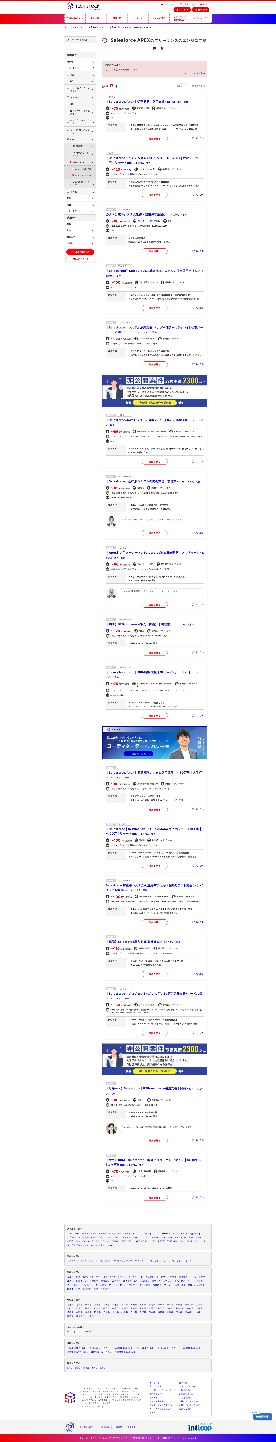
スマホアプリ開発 (91, 1277)
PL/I (131, 1241)
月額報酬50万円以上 (100, 1348)
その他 (73, 191)
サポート (138, 18)
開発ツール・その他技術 (80, 112)
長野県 (106, 1308)
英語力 (70, 243)
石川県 (79, 1308)
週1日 (70, 1368)
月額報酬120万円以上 (125, 1352)
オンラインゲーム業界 (139, 1284)
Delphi (86, 1241)
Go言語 (112, 1233)
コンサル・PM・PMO (99, 1261)
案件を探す (96, 18)
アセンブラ (199, 1241)
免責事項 (118, 1427)
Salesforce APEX (84, 175)
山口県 (115, 1312)
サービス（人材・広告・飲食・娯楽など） (184, 1284)
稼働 (69, 224)
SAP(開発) (78, 146)
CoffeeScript (74, 1237)
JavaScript (147, 1233)
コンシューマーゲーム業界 (93, 1284)
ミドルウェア (76, 97)
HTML (175, 1233)
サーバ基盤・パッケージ (80, 131)
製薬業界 (94, 1281)
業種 (69, 230)
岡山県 (97, 1312)
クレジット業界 (197, 1277)
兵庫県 (70, 1312)
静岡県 (124, 1308)
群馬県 (152, 1304)
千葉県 (170, 1304)
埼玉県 (161, 1304)
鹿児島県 (80, 1316)
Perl (120, 1233)
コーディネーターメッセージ (163, 1390)
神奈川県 (189, 1304)
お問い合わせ (191, 4)
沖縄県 (90, 1316)
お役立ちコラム (201, 18)
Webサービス (73, 1277)
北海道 (70, 1304)
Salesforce (79, 162)
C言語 (70, 1241)
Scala (85, 1233)
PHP (77, 1233)
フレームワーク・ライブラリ (80, 89)
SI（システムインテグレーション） (120, 1277)
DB (71, 81)
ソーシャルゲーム (117, 1284)
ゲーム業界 (72, 1284)
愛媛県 (143, 1312)
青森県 (79, 1304)
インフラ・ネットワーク (80, 121)
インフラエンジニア (122, 1261)
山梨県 (97, 1308)
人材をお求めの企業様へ (161, 1405)
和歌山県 (180, 1308)
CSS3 (184, 1233)
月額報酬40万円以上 (77, 1348)
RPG (124, 1241)
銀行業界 (161, 1277)
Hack (128, 1233)
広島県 (106, 1312)
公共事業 (198, 1281)
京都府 (190, 1308)
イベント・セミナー (171, 4)
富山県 (70, 1308)
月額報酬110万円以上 (101, 1352)
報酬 (69, 204)
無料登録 (202, 9)
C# (164, 1237)
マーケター (190, 1261)
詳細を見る (155, 138)
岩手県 (88, 1304)
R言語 (161, 1241)
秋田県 (106, 1304)
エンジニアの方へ (187, 1386)
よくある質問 (159, 18)
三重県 (152, 1308)
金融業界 (149, 1277)
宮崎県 (70, 1316)
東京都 (179, 1304)
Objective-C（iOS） (93, 1237)
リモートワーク (74, 211)
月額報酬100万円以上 (77, 1352)
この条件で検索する (80, 252)
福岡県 (161, 1312)
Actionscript (97, 1245)
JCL (154, 1241)
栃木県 (143, 1304)
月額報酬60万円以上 (123, 1348)
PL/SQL (96, 1241)
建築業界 (87, 1288)
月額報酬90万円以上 (191, 1348)
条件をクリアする (80, 258)
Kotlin (146, 1237)
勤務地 (70, 61)
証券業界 (172, 1277)
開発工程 (71, 237)
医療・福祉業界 (101, 1288)
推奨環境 (132, 1427)
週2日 (78, 1368)
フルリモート (73, 1332)
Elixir (135, 1233)
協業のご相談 (185, 1409)
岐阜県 (115, 1308)
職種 (69, 198)
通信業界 (157, 1284)
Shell (189, 1241)
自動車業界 (81, 1281)
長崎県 (179, 1312)
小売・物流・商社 (183, 1281)
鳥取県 (79, 1312)
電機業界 (105, 1281)
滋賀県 (161, 1308)
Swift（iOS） (113, 1237)
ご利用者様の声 (157, 1394)
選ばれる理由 (156, 1386)
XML (157, 1233)
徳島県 (124, 1312)
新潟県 (199, 1304)
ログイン (183, 9)
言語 (72, 74)
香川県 (134, 1312)
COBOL (115, 1241)
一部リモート (89, 1332)
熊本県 (188, 1312)
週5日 (103, 1368)
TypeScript (196, 1233)
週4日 (94, 1368)
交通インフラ (73, 1288)
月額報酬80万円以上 (168, 1348)
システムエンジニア (77, 1261)
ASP (191, 1237)
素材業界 (116, 1281)
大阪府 (199, 1308)
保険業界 (183, 1277)
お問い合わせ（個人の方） (191, 1401)
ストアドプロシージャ (78, 1245)
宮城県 (97, 1304)
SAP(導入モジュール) (81, 154)
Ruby (93, 1233)
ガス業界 (145, 1281)
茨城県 (134, 1304)
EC (141, 1277)
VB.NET (156, 1237)
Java (69, 1233)
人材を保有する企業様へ (161, 1409)
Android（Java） (132, 1237)
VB (176, 1237)
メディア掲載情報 (158, 1401)
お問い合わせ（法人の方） (191, 1405)
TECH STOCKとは (75, 18)
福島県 (124, 1304)
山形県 (115, 1304)
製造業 (70, 1281)
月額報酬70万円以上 (145, 1348)
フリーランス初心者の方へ (180, 18)
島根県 (88, 1312)
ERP (72, 139)
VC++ (183, 1237)
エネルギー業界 (130, 1281)
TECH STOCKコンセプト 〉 (93, 1406)
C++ (78, 1241)
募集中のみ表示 (199, 86)
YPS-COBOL (142, 1241)
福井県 (88, 1308)
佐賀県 (170, 1312)
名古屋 (143, 1308)
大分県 (197, 1312)
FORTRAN (172, 1241)
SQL (182, 1241)
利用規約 (105, 1427)
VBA (170, 1237)
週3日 (86, 1368)
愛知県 (134, 1308)
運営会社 (205, 4)
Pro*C (106, 1241)
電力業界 (156, 1281)
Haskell (111, 1245)
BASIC (199, 1237)
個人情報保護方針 (87, 1427)
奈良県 (170, 1308)
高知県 (152, 1312)
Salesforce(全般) (83, 169)
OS (71, 104)
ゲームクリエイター (173, 1261)
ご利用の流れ (117, 18)
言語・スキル (73, 68)
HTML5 (166, 1233)
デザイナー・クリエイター (148, 1261)
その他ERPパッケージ (81, 183)
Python (102, 1233)
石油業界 (167, 1281)
